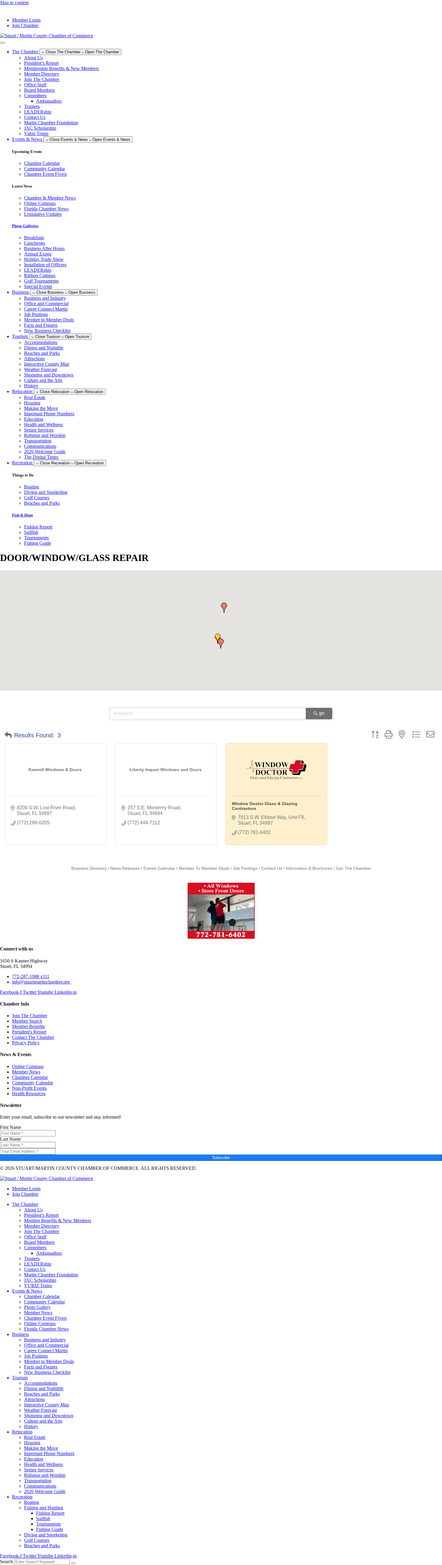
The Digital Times (41, 457)
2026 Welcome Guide (45, 451)
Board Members (39, 90)
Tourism (20, 1377)
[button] (221, 643)
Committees (35, 95)
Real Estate (34, 397)
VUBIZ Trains (38, 1285)
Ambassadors (49, 101)
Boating (31, 1502)
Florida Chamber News (46, 1328)
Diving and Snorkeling (45, 1534)
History (31, 385)
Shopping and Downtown (48, 374)
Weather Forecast (40, 369)
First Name (10, 1127)
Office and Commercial (46, 303)
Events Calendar (159, 868)
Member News (38, 1312)
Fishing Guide (49, 1529)
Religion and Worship (45, 435)
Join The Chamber (41, 79)
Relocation (22, 1431)
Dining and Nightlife (43, 347)
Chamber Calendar (42, 1296)
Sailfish (43, 1518)
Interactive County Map (46, 364)
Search (6, 1561)
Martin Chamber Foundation (51, 122)
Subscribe (221, 1157)
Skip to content (14, 2)
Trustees (32, 106)
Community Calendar (44, 1301)
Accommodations (40, 342)
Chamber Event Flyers (45, 1318)
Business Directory (89, 868)
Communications (40, 446)
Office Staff (35, 84)
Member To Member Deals (204, 868)
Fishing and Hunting (43, 1507)
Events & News (27, 1291)
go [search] (321, 713)
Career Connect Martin (46, 308)
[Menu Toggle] (2, 43)
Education (33, 419)
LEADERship (37, 111)
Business (20, 1334)
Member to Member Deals (49, 319)
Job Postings (36, 314)
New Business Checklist (47, 330)
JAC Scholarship (40, 128)
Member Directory (41, 73)
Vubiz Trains (36, 133)
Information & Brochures (309, 868)
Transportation (37, 440)
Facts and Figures (40, 325)
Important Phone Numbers (49, 413)
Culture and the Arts (43, 380)
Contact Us (34, 117)
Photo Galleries (25, 226)
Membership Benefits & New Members (61, 68)
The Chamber (25, 1204)
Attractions (34, 358)
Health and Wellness (43, 424)
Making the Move (41, 408)
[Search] (73, 1563)
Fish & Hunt (22, 515)
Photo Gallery (37, 1307)
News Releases (125, 868)
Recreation (22, 1496)
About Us (33, 57)
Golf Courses (36, 1540)
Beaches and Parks (42, 353)
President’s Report (41, 63)
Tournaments (48, 1523)
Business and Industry (45, 298)
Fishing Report (50, 1513)
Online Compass (40, 1323)
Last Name (10, 1139)
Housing (32, 402)
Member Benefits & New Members (57, 1220)
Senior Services (39, 429)
